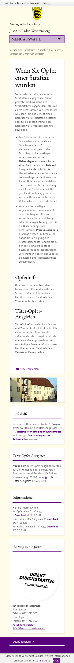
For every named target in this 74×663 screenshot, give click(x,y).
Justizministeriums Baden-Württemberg (38, 431)
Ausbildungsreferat (23, 624)
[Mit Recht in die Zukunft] (37, 579)
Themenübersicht (20, 641)
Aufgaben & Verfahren (49, 49)
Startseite (29, 49)
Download (20, 515)
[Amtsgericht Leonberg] (37, 13)
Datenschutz (42, 660)
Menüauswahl (26, 39)
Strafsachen (15, 53)
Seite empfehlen (29, 369)
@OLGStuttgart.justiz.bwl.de (29, 628)
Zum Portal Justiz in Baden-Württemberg (27, 3)
